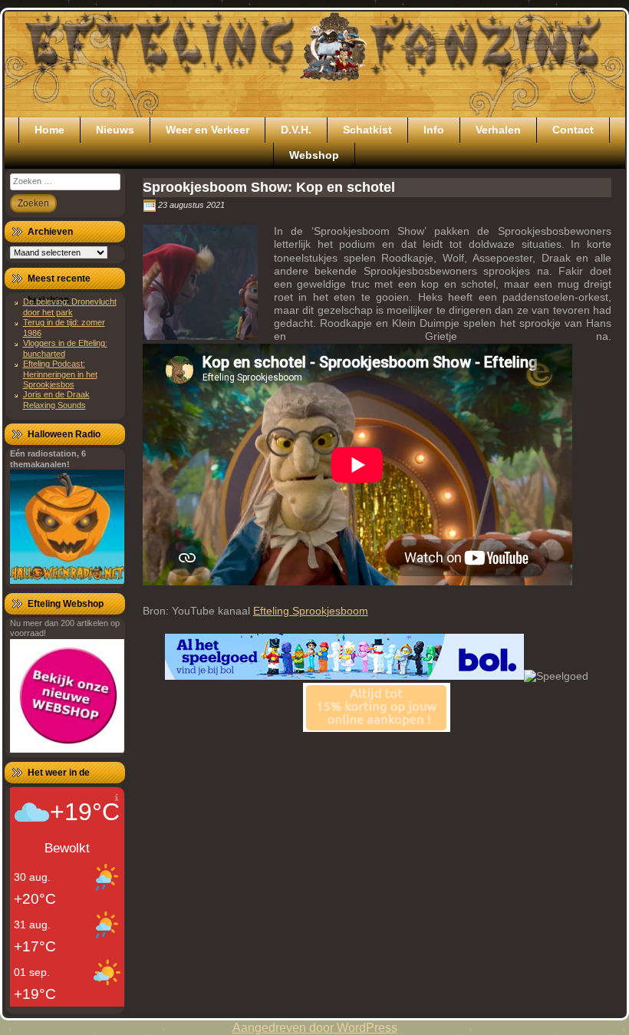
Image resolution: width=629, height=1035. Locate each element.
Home (49, 130)
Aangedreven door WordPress (314, 1027)
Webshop (314, 155)
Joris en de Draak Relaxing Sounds (56, 399)
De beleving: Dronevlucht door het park (70, 306)
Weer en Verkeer (207, 130)
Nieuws (115, 130)
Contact (573, 130)
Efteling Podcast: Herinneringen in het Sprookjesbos (60, 374)
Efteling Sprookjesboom (310, 611)
